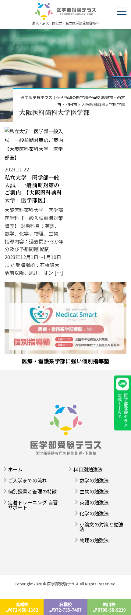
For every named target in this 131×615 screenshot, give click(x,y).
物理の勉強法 (94, 540)
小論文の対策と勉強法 (101, 527)
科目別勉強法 (88, 469)
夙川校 (111, 607)
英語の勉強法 (94, 502)
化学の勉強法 (94, 513)
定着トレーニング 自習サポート (33, 505)
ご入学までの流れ (27, 480)
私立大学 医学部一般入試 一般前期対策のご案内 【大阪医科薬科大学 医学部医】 (33, 189)
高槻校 (24, 607)
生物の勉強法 (94, 491)
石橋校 (68, 607)
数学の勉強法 (94, 480)
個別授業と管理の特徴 (32, 491)
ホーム (15, 469)
